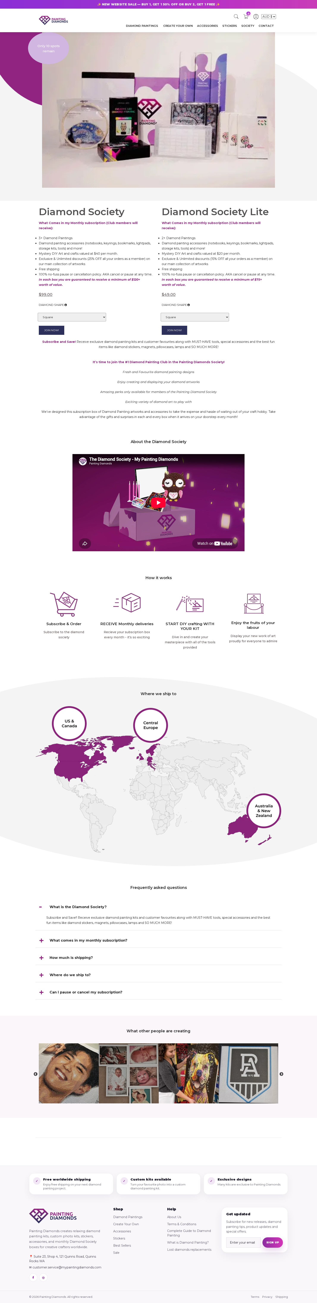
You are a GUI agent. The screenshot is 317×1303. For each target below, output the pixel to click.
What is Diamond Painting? (188, 1242)
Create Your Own (126, 1224)
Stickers (119, 1238)
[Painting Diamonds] (53, 1216)
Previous (35, 1074)
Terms (255, 1296)
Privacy (267, 1296)
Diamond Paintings (127, 1217)
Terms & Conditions (181, 1224)
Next (281, 1074)
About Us (174, 1217)
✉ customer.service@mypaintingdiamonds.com (65, 1267)
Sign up (272, 1242)
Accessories (122, 1231)
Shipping (281, 1296)
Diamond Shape (51, 305)
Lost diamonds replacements (189, 1250)
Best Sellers (122, 1245)
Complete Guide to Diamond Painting (189, 1233)
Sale (116, 1253)
